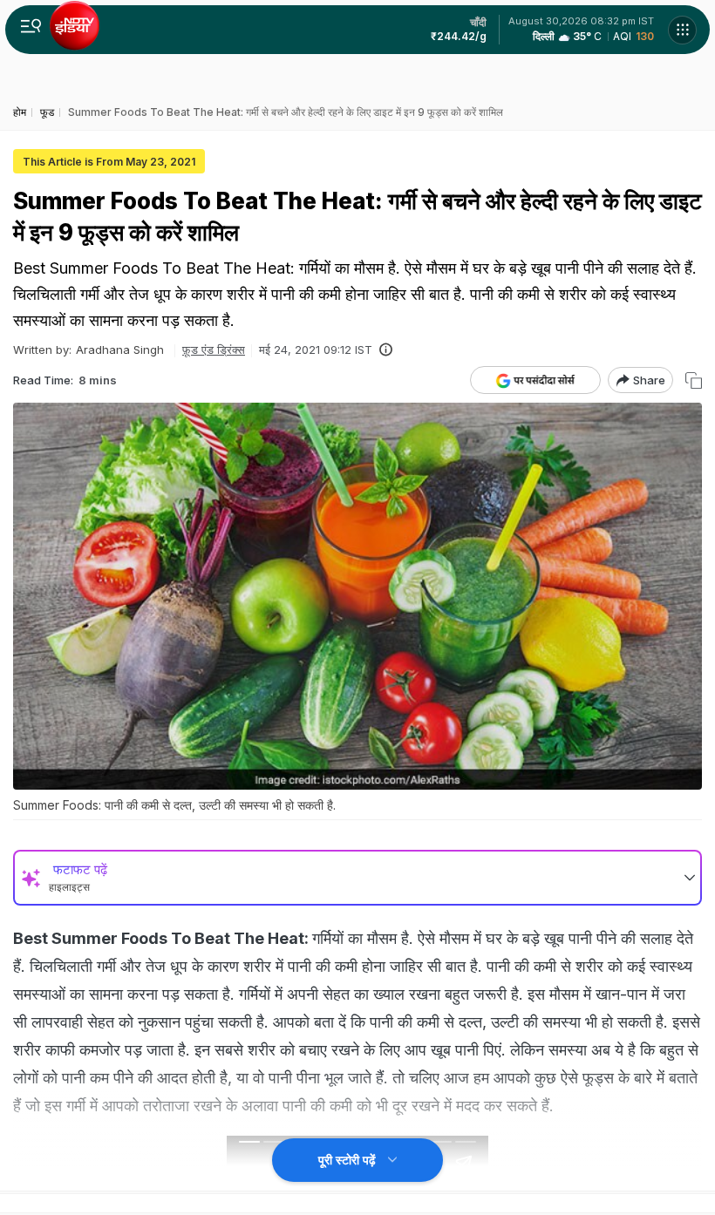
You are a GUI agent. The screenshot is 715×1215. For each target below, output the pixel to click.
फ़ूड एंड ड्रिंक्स (213, 349)
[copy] (693, 380)
